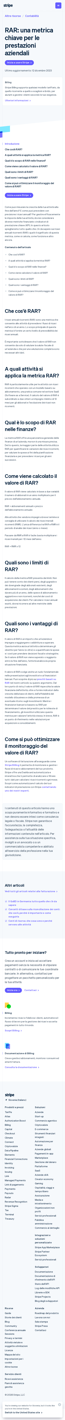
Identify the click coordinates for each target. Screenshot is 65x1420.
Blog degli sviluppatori (46, 1300)
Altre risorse (13, 16)
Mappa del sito (12, 1354)
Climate (9, 1137)
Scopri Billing (12, 1030)
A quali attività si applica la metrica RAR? (28, 155)
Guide (8, 1313)
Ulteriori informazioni (16, 100)
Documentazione (44, 1271)
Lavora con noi (42, 1317)
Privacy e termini (13, 1338)
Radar (8, 1197)
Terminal (9, 1214)
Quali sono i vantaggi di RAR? (21, 177)
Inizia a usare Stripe (18, 62)
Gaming (39, 1183)
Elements (10, 1154)
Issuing (8, 1171)
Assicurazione (42, 1195)
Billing (8, 1124)
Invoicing (9, 1167)
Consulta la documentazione (21, 1067)
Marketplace (41, 1157)
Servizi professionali (45, 1215)
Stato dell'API (42, 1283)
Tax (7, 1210)
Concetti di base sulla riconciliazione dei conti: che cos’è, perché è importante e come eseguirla (34, 913)
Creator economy (44, 1179)
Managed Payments (15, 1180)
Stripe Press (41, 1325)
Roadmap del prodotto (47, 1313)
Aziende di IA (42, 1174)
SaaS (37, 1170)
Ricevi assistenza (14, 1378)
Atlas (7, 1116)
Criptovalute (11, 1146)
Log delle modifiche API (47, 1288)
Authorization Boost (15, 1120)
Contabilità (32, 16)
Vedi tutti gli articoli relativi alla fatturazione (30, 891)
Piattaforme (41, 1166)
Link (7, 1176)
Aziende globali (43, 1149)
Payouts (9, 1193)
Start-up (39, 1116)
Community (11, 1325)
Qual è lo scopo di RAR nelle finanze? (25, 160)
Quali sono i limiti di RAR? (19, 171)
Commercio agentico (46, 1120)
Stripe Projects (43, 1296)
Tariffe (8, 1112)
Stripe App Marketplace (47, 1247)
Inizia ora (12, 990)
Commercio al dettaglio (47, 1227)
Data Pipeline (12, 1150)
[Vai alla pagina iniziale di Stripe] (8, 1095)
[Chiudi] (59, 1405)
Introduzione (12, 143)
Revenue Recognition (16, 1201)
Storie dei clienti (13, 1317)
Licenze (9, 1350)
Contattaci (30, 990)
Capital (8, 1129)
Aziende (39, 1112)
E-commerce (41, 1129)
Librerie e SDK (42, 1292)
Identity (9, 1163)
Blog (7, 1321)
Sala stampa (41, 1321)
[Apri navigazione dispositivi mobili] (58, 5)
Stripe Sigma (11, 1205)
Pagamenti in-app (44, 1153)
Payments (10, 1188)
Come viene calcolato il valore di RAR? (26, 166)
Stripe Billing (12, 765)
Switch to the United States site (22, 1412)
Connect (9, 1141)
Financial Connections (16, 1158)
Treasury (9, 1218)
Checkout (10, 1133)
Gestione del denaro (45, 1162)
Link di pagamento (14, 1184)
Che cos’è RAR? (13, 149)
